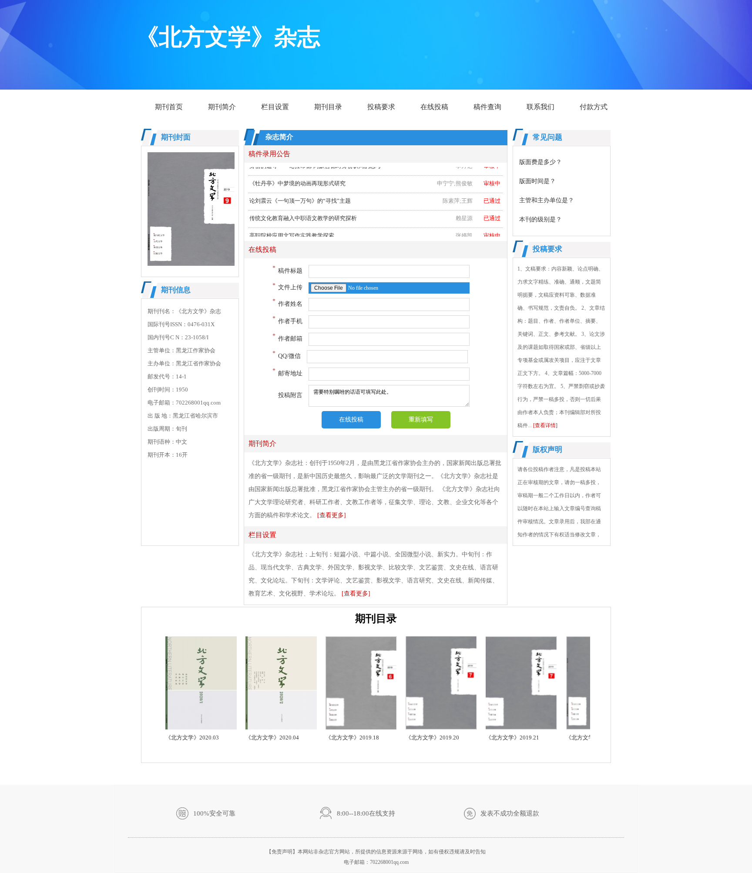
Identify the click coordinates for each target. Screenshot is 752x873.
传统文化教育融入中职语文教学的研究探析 (374, 210)
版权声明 (547, 449)
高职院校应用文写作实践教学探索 (374, 227)
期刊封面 (176, 137)
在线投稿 (434, 106)
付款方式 (594, 106)
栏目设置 (275, 106)
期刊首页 (169, 106)
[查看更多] (331, 515)
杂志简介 (279, 136)
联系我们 (540, 106)
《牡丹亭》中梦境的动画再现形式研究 (374, 175)
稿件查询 (487, 106)
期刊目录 (328, 106)
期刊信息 (176, 290)
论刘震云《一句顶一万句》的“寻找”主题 (374, 193)
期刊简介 (222, 106)
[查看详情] (545, 425)
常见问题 (547, 137)
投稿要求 (381, 106)
